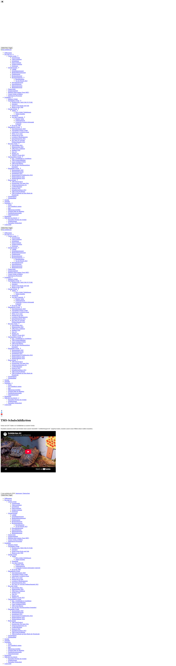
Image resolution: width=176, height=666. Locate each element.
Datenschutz (26, 493)
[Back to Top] (2, 2)
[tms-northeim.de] (6, 49)
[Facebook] (2, 411)
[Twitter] (2, 412)
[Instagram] (2, 416)
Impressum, (19, 493)
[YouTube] (2, 414)
